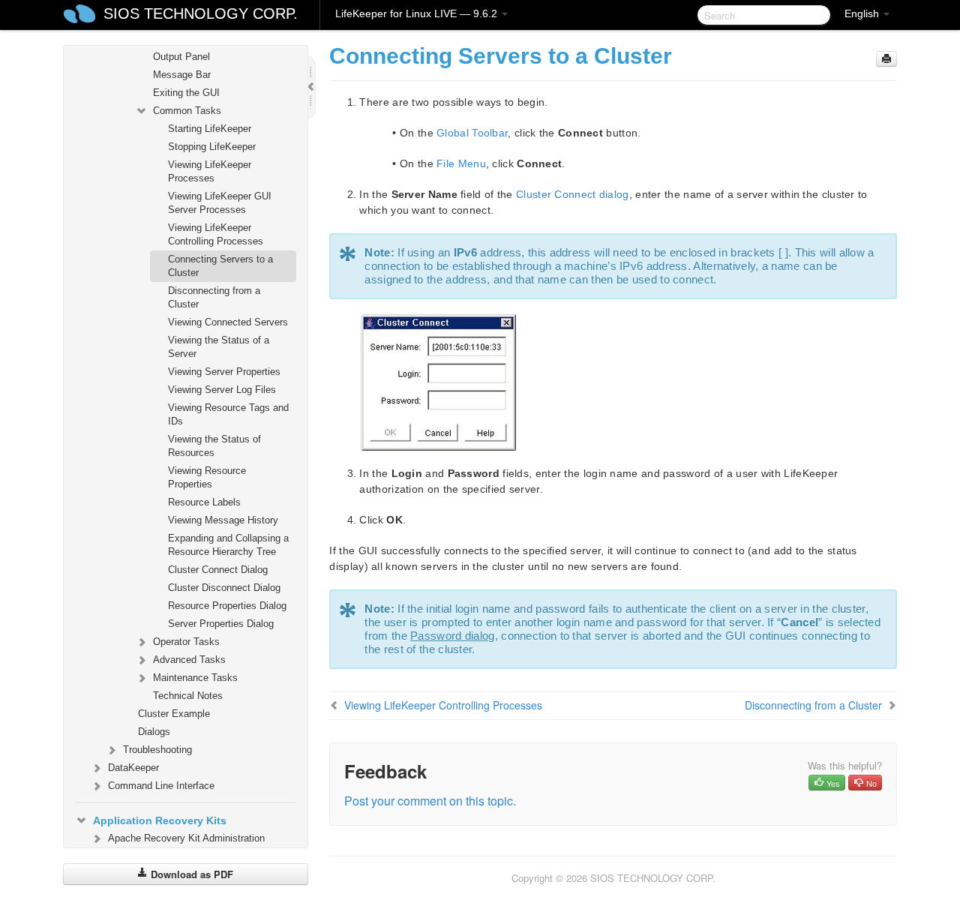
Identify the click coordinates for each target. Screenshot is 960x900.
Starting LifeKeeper (209, 128)
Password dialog (452, 635)
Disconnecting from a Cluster (214, 297)
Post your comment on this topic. (430, 800)
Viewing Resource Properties (207, 477)
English (863, 14)
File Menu (461, 164)
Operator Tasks (186, 641)
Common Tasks (187, 110)
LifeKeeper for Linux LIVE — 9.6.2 (417, 14)
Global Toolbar (472, 133)
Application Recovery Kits (159, 820)
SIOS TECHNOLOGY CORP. (201, 13)
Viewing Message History (223, 520)
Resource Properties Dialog (227, 605)
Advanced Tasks (189, 659)
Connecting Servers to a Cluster (220, 266)
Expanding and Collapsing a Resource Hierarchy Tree (228, 544)
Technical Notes (188, 695)
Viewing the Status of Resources (214, 446)
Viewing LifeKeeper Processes (209, 171)
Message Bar (182, 74)
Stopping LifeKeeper (212, 146)
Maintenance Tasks (195, 677)
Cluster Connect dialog (572, 194)
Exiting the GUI (186, 92)
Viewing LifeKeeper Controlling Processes (215, 234)
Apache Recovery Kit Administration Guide (186, 844)
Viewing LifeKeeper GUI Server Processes (220, 202)
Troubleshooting (157, 749)
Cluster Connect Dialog (218, 569)
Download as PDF (190, 874)
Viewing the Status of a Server (218, 346)
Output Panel (181, 56)
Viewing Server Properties (224, 371)
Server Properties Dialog (221, 623)
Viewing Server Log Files (222, 389)
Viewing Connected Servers (228, 322)
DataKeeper (133, 767)
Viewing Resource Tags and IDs (228, 414)
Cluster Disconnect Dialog (224, 587)
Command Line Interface (161, 785)
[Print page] (886, 59)
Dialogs (154, 731)
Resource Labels (204, 502)
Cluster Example (174, 713)
